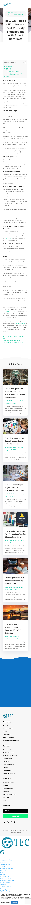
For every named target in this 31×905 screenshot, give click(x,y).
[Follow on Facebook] (11, 822)
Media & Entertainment (9, 794)
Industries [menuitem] (3, 858)
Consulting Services (8, 764)
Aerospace (16, 401)
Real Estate (18, 15)
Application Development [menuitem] (7, 880)
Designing (5, 767)
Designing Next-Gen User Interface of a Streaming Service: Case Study (14, 581)
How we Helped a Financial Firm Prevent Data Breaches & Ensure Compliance (15, 534)
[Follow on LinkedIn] (4, 822)
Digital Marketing (7, 770)
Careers (5, 731)
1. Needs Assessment (12, 69)
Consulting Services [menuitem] (5, 887)
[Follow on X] (14, 822)
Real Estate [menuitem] (3, 870)
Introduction (8, 65)
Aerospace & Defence (9, 782)
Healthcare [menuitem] (3, 866)
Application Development (10, 755)
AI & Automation (7, 750)
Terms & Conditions (8, 737)
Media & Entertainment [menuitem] (7, 868)
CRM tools (8, 238)
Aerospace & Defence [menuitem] (6, 860)
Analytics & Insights (8, 752)
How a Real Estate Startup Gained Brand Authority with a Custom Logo (14, 441)
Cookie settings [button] (5, 902)
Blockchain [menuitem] (3, 884)
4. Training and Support (13, 74)
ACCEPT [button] (14, 902)
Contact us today (20, 323)
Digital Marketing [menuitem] (5, 891)
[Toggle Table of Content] (23, 62)
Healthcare (6, 791)
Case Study (13, 403)
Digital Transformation (9, 773)
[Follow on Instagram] (8, 822)
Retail (4, 800)
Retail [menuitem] (1, 872)
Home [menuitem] (1, 856)
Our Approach (9, 68)
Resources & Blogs (8, 728)
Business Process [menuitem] (5, 882)
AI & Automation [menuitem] (4, 876)
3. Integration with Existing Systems (16, 73)
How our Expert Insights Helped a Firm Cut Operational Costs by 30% (15, 487)
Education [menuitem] (3, 862)
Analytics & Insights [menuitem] (5, 878)
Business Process (18, 494)
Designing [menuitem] (3, 889)
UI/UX (15, 589)
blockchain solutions (8, 311)
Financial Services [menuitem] (5, 864)
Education (6, 785)
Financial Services (8, 788)
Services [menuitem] (2, 874)
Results (7, 76)
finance (14, 496)
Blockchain (12, 12)
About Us (5, 726)
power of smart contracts (16, 162)
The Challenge (9, 66)
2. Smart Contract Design (13, 71)
